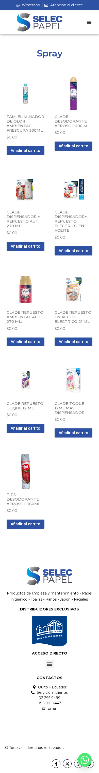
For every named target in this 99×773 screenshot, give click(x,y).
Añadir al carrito (25, 150)
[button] (49, 664)
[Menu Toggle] (89, 22)
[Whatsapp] (85, 760)
